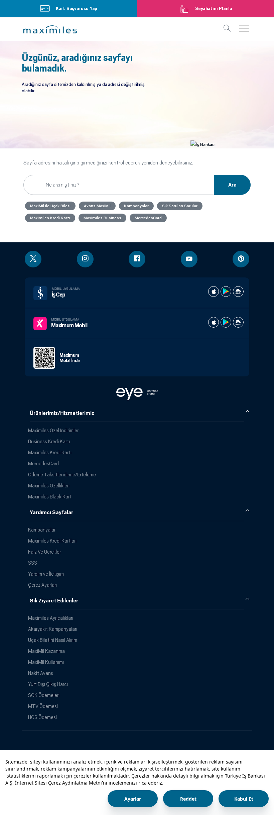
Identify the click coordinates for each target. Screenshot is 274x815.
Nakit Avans (40, 673)
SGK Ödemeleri (43, 695)
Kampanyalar (41, 530)
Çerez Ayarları (42, 585)
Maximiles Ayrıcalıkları (50, 618)
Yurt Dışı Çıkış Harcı (48, 684)
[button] (50, 29)
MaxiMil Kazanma (46, 651)
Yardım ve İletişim (46, 574)
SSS (32, 563)
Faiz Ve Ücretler (44, 552)
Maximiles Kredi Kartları (52, 541)
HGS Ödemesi (42, 717)
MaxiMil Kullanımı (46, 662)
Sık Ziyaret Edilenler (54, 601)
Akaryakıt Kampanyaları (52, 629)
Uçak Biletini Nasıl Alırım (52, 640)
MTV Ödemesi (43, 706)
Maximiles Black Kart (50, 496)
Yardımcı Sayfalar (51, 512)
